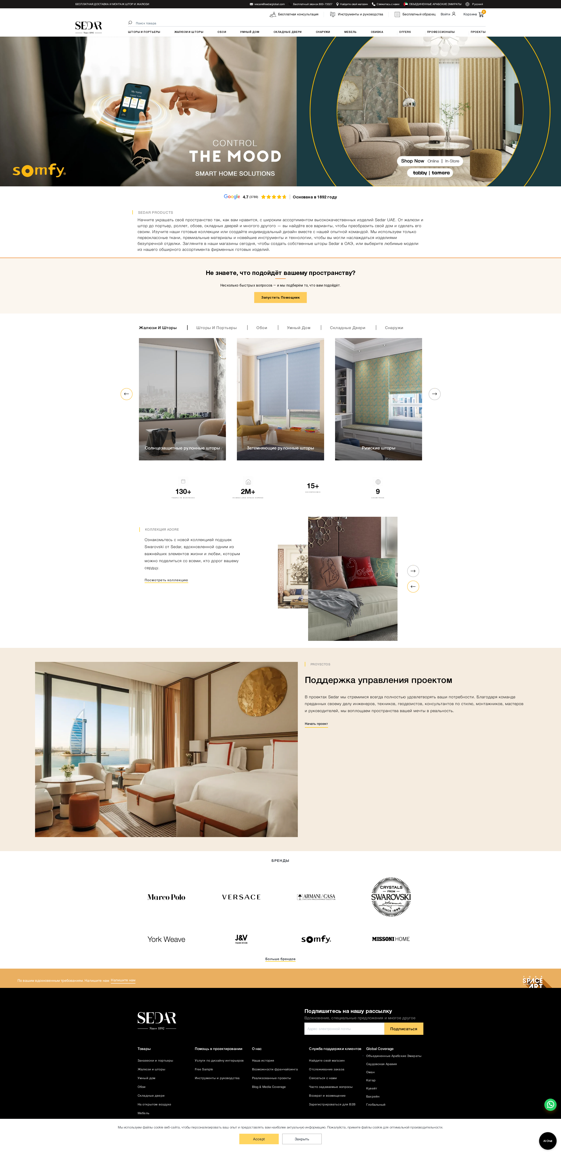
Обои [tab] (261, 327)
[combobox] (307, 23)
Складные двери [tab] (347, 327)
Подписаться (403, 1028)
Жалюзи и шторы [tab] (158, 327)
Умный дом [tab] (299, 327)
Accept (259, 1139)
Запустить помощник (280, 297)
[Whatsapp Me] (550, 1107)
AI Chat (547, 1140)
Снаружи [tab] (394, 327)
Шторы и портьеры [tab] (216, 327)
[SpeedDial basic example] (550, 1105)
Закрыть (302, 1139)
